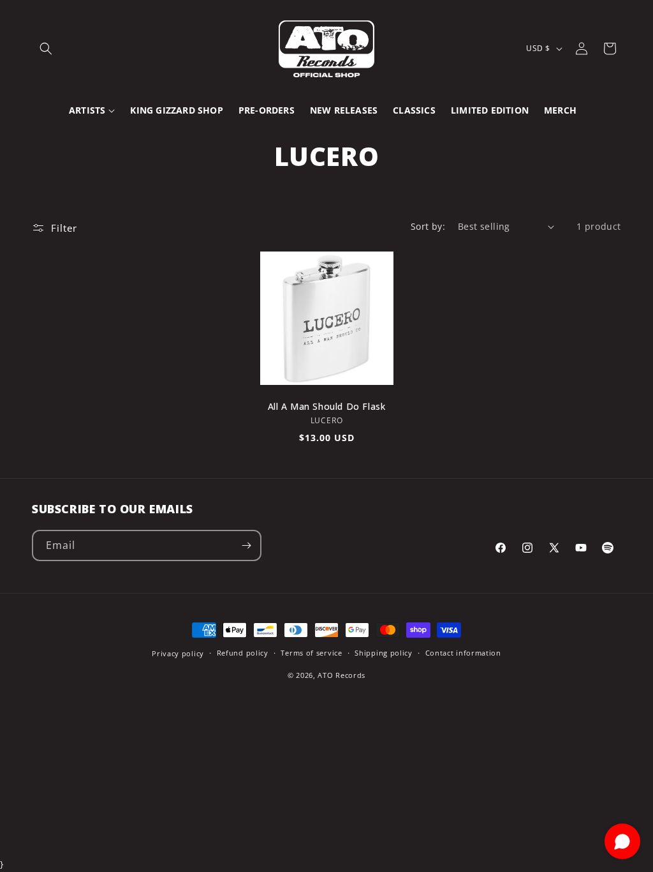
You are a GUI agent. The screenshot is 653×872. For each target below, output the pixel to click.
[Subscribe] (246, 545)
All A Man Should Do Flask (327, 406)
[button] (46, 48)
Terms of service (311, 653)
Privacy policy (178, 653)
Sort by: (428, 226)
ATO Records (341, 675)
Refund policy (242, 653)
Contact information (463, 653)
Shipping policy (384, 653)
